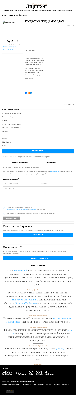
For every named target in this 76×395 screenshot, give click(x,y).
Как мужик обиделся (8, 117)
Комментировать (11, 218)
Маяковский (20, 270)
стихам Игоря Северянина (22, 299)
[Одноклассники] (29, 93)
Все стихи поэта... (38, 151)
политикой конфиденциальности (17, 209)
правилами (32, 209)
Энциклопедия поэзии (31, 10)
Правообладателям (38, 384)
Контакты (57, 384)
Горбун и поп (6, 135)
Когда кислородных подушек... (12, 113)
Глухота (4, 138)
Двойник (5, 131)
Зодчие (4, 120)
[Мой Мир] (31, 93)
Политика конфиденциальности (11, 384)
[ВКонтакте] (26, 93)
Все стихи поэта (8, 49)
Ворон (4, 146)
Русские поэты (8, 10)
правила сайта (55, 172)
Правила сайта (27, 384)
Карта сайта (65, 384)
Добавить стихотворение (39, 258)
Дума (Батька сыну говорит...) (11, 128)
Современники (18, 10)
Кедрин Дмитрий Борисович (18, 15)
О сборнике (49, 384)
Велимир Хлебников (26, 303)
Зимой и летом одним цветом (11, 124)
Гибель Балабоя (7, 142)
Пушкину (60, 348)
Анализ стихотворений (64, 10)
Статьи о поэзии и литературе (48, 10)
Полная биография (9, 47)
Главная (4, 15)
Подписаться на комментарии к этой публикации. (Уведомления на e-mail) (30, 213)
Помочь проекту (38, 235)
